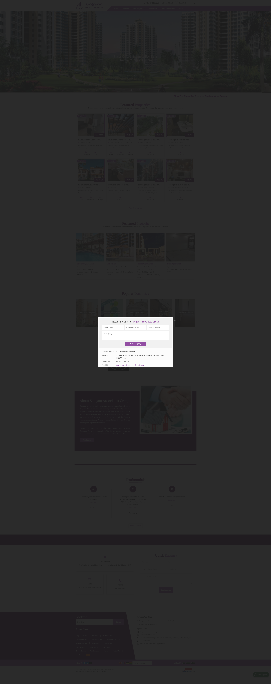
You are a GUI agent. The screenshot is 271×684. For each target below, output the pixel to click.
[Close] (175, 319)
